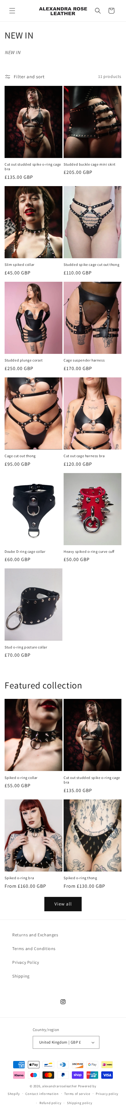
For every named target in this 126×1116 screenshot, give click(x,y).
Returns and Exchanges (35, 935)
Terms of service (77, 1094)
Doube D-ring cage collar (25, 551)
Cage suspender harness (84, 360)
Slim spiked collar (20, 264)
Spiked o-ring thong (80, 878)
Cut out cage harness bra (84, 455)
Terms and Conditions (34, 948)
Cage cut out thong (20, 455)
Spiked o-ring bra (19, 878)
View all (63, 904)
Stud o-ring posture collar (26, 647)
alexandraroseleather (59, 1086)
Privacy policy (107, 1094)
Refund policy (50, 1103)
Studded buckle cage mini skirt (90, 164)
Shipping (21, 976)
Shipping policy (79, 1103)
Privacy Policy (25, 962)
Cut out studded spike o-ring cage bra (33, 166)
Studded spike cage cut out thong (91, 264)
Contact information (41, 1094)
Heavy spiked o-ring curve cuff (89, 551)
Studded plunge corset (24, 360)
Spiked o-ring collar (21, 777)
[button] (12, 10)
